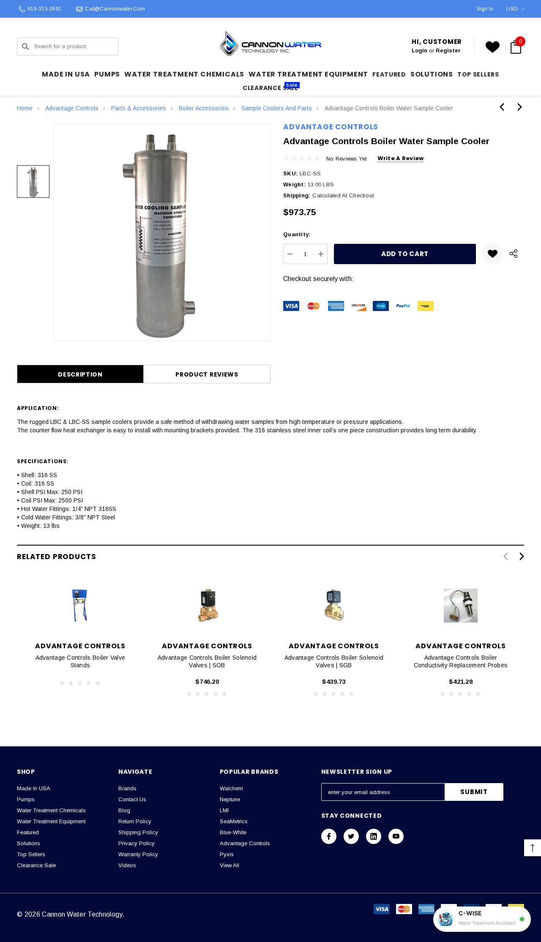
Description (80, 374)
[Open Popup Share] (513, 253)
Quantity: (296, 234)
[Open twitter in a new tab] (351, 836)
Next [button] (521, 556)
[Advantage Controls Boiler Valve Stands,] (80, 605)
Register (448, 50)
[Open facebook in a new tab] (328, 836)
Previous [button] (505, 556)
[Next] (517, 107)
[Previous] (503, 107)
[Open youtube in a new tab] (396, 836)
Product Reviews (206, 374)
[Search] (25, 46)
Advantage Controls (330, 127)
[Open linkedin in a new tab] (373, 836)
